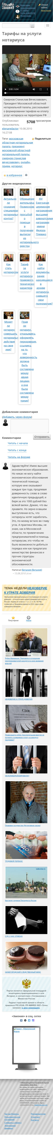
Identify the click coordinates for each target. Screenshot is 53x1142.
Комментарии (11, 437)
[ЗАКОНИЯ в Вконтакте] (21, 1020)
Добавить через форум (17, 417)
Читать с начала (18, 443)
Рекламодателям (38, 1114)
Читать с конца (17, 450)
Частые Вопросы (11, 1114)
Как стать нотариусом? (11, 268)
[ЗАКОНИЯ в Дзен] (25, 1020)
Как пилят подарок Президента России (20, 901)
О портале (35, 1117)
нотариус (17, 166)
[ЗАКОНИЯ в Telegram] (29, 1020)
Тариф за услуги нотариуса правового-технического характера (28, 276)
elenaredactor (10, 128)
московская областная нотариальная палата (17, 142)
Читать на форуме (19, 457)
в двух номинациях (31, 1008)
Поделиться (42, 138)
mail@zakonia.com (40, 1105)
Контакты (35, 1120)
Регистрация (45, 11)
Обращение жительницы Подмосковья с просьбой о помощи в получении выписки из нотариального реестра (29, 222)
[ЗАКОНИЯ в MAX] (33, 1020)
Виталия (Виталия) (32, 569)
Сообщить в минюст (13, 1123)
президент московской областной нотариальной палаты (16, 150)
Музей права (25, 16)
